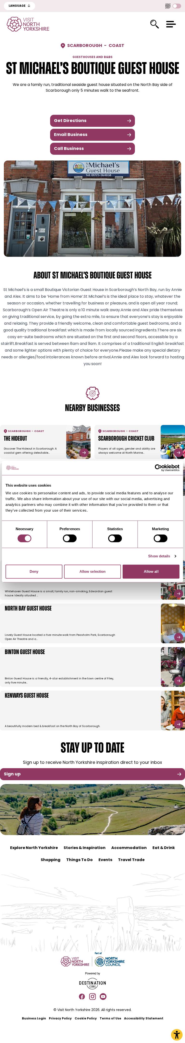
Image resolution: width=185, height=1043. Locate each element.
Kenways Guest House (27, 696)
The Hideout (15, 439)
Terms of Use (110, 1018)
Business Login (34, 1018)
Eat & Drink (163, 848)
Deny (34, 571)
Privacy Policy (60, 1018)
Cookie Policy (86, 1018)
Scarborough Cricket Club (126, 439)
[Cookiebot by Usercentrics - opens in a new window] (158, 467)
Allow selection (92, 571)
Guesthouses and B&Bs (92, 57)
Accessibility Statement (143, 1018)
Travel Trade (131, 860)
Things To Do (79, 860)
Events (105, 860)
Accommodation (129, 848)
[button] (171, 24)
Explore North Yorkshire (34, 848)
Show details (159, 556)
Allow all (151, 571)
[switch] (70, 538)
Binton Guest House (25, 652)
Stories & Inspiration (85, 848)
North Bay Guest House (28, 608)
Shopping (50, 860)
